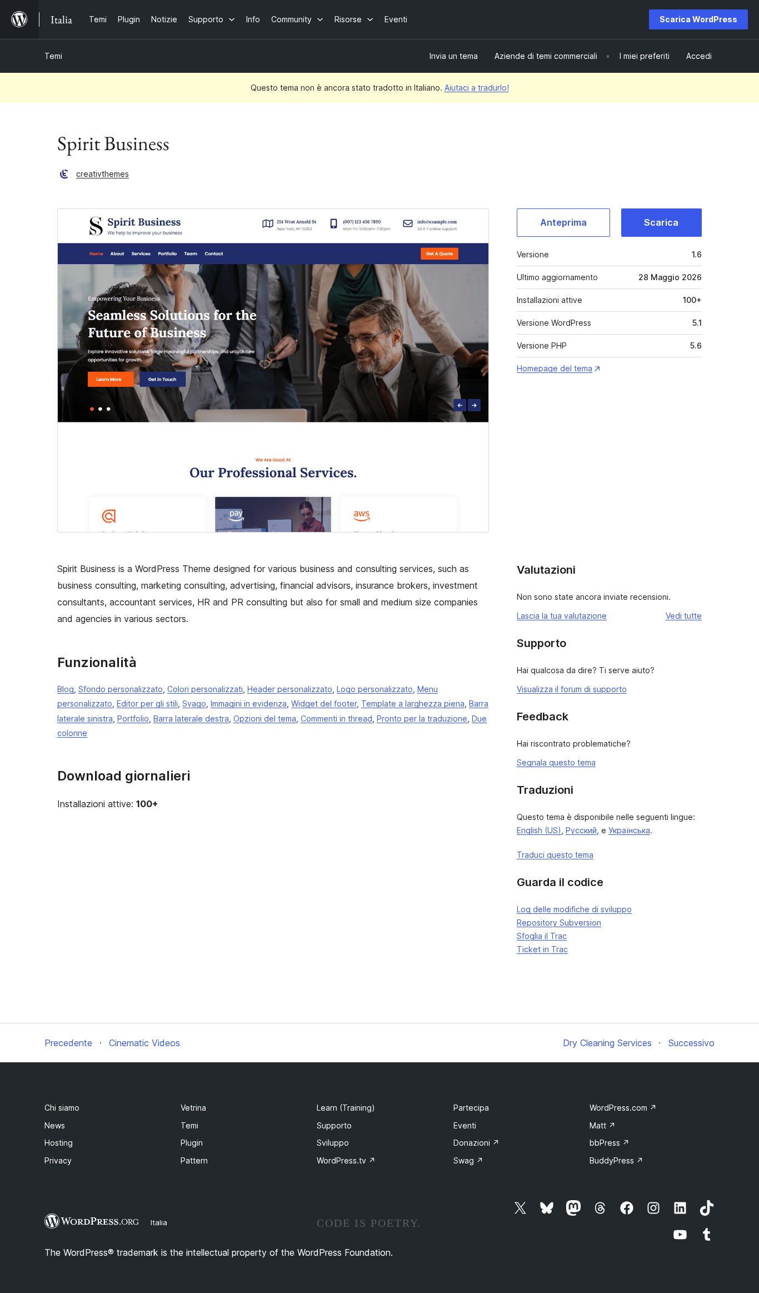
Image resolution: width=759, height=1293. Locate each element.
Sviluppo (333, 1142)
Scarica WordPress (698, 19)
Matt (603, 1125)
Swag (468, 1160)
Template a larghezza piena (413, 703)
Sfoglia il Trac (542, 936)
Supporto (334, 1125)
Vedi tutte (684, 615)
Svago (194, 703)
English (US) (539, 830)
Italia (159, 1222)
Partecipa (471, 1107)
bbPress (610, 1142)
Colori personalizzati (205, 689)
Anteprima (563, 222)
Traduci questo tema (555, 854)
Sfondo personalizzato (120, 689)
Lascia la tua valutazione (562, 615)
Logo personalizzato (375, 689)
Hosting (58, 1142)
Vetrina (193, 1107)
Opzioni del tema (264, 718)
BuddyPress (616, 1160)
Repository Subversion (559, 922)
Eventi (464, 1125)
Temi (53, 56)
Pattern (194, 1160)
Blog (65, 689)
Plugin (192, 1142)
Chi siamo (61, 1107)
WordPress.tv (346, 1160)
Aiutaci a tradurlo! (477, 87)
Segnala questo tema (556, 762)
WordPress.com (623, 1107)
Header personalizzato (289, 689)
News (54, 1125)
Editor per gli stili (147, 703)
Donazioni (476, 1142)
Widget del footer (324, 703)
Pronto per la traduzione (422, 718)
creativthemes (102, 173)
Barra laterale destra (191, 718)
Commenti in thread (336, 718)
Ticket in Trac (542, 949)
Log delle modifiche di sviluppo (574, 909)
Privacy (58, 1160)
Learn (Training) (346, 1107)
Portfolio (133, 718)
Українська (629, 830)
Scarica (661, 222)
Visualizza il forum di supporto (572, 689)
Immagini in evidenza (249, 703)
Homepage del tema (554, 368)
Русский (581, 830)
